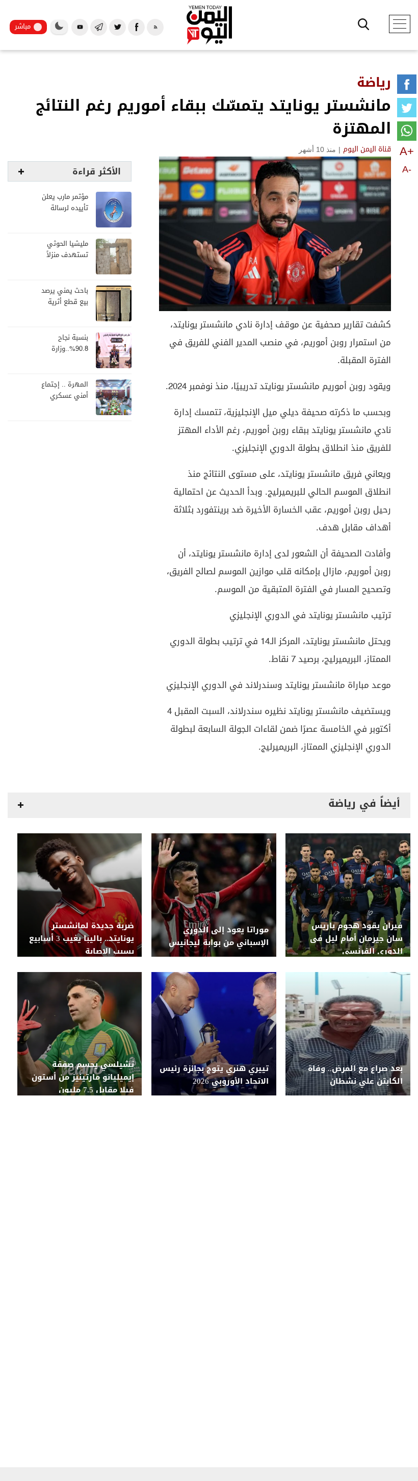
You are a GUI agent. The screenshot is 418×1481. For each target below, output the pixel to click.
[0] (406, 86)
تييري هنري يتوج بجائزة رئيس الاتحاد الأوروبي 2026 (214, 1075)
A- (406, 169)
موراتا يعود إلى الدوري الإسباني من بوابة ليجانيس (219, 936)
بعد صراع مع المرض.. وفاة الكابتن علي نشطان (355, 1075)
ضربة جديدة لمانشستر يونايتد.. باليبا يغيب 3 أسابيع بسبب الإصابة (81, 939)
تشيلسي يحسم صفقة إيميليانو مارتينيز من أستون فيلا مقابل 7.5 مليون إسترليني (83, 1083)
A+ (407, 151)
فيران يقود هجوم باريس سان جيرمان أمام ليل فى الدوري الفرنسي (356, 939)
